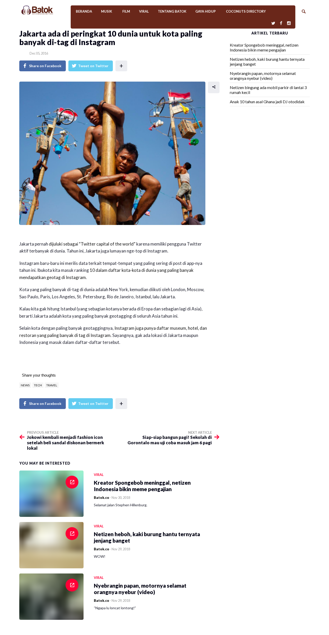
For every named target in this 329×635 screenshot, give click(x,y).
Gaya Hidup (205, 11)
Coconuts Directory (246, 11)
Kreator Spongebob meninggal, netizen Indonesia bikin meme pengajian (264, 47)
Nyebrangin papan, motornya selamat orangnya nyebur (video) (263, 76)
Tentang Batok (172, 11)
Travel (51, 385)
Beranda (84, 11)
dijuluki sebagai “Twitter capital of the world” (92, 244)
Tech (38, 385)
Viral (144, 11)
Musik (106, 11)
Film (126, 11)
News (25, 385)
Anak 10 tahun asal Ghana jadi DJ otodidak (267, 101)
